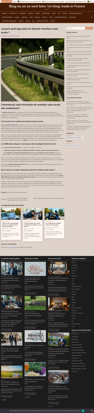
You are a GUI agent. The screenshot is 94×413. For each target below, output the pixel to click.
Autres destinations (42, 21)
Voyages (21, 21)
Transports (72, 17)
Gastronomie (45, 13)
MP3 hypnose (75, 339)
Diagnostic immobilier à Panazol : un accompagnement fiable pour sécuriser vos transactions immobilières (76, 92)
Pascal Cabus (5, 228)
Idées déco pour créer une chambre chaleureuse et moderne (56, 316)
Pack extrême (75, 334)
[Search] (92, 17)
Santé (51, 17)
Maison (65, 13)
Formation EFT (75, 336)
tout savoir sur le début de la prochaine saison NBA (78, 51)
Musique (37, 17)
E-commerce (22, 13)
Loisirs (54, 13)
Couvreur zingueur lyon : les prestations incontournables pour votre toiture (58, 389)
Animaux (4, 13)
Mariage (17, 17)
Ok (83, 410)
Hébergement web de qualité (79, 366)
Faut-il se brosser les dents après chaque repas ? (78, 62)
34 (51, 406)
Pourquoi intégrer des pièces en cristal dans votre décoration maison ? (58, 280)
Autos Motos (13, 13)
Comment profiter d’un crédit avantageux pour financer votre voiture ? (32, 224)
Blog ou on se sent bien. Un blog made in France (47, 6)
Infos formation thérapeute (78, 350)
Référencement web (76, 355)
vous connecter (12, 247)
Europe (53, 21)
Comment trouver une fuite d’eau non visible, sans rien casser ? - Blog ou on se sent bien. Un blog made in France (79, 109)
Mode (31, 17)
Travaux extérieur (7, 17)
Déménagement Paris (77, 344)
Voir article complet (6, 292)
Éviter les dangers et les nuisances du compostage (72, 1)
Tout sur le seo (75, 342)
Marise (25, 228)
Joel (18, 36)
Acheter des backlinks (77, 347)
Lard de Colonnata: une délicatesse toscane (49, 1)
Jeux (59, 13)
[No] (92, 410)
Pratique (44, 17)
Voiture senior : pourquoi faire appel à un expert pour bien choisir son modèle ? (10, 224)
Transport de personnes (9, 21)
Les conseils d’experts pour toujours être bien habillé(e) (79, 44)
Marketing (24, 17)
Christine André (75, 358)
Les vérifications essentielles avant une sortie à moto (53, 224)
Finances (30, 13)
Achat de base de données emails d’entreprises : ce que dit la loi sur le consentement (11, 314)
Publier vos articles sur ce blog (79, 368)
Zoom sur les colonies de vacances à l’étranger (26, 1)
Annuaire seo (75, 371)
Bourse (37, 13)
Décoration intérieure (75, 13)
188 (4, 399)
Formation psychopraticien (78, 363)
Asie (33, 21)
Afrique (27, 21)
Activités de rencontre (77, 360)
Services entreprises (61, 17)
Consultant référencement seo (79, 352)
